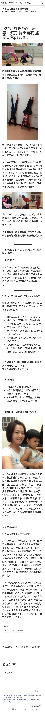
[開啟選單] (3, 17)
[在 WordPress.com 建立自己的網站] (22, 2)
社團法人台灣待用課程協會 (15, 8)
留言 (36, 691)
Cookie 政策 (8, 702)
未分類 (37, 647)
